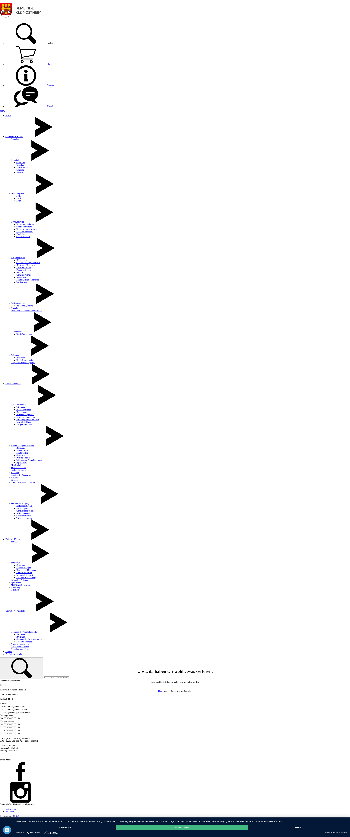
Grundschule (21, 455)
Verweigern (65, 827)
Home (8, 115)
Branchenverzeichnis (20, 649)
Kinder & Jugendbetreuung (22, 445)
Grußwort (20, 162)
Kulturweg (15, 587)
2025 (18, 196)
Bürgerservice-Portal (25, 224)
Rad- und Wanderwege (26, 577)
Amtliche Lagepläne (25, 414)
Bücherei (15, 472)
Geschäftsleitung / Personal (28, 262)
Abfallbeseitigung (24, 506)
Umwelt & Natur (23, 422)
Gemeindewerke (23, 275)
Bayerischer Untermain (26, 570)
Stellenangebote (18, 303)
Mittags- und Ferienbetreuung (29, 460)
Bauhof (19, 272)
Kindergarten (22, 453)
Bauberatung (21, 412)
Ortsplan (50, 85)
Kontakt (50, 106)
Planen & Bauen (23, 270)
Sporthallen (16, 582)
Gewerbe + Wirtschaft (14, 611)
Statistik (19, 172)
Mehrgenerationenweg (20, 585)
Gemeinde (15, 160)
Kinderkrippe (22, 450)
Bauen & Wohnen (19, 405)
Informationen (22, 407)
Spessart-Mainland (24, 572)
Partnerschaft (22, 167)
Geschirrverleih (23, 236)
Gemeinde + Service (14, 136)
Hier (160, 691)
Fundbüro (20, 234)
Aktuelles (15, 139)
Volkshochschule (18, 467)
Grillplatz (15, 590)
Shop (49, 64)
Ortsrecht (20, 170)
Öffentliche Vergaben (20, 646)
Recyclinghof (22, 508)
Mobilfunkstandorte (24, 642)
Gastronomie (21, 565)
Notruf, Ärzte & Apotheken (23, 482)
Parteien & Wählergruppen (22, 475)
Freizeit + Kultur (12, 539)
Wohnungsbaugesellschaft (27, 419)
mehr (298, 827)
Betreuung (20, 448)
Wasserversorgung (24, 518)
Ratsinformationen (24, 334)
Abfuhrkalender (23, 513)
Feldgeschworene (24, 424)
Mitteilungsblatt (17, 193)
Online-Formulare (24, 227)
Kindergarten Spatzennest (27, 280)
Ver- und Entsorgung (20, 503)
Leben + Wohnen (13, 383)
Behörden (15, 355)
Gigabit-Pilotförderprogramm (29, 639)
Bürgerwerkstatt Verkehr (27, 229)
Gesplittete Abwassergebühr (23, 362)
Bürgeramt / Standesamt (26, 265)
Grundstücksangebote (25, 417)
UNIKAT (15, 816)
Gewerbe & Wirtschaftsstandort (24, 632)
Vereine (14, 542)
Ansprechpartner (18, 257)
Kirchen (14, 477)
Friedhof (14, 480)
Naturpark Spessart (24, 575)
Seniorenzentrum (18, 470)
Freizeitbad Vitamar (19, 580)
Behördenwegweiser (25, 360)
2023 (18, 201)
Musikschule (21, 282)
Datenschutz (10, 809)
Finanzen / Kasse (23, 267)
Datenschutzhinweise (340, 832)
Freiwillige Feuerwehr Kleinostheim (26, 310)
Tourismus (15, 563)
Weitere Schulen (23, 458)
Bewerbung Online (24, 306)
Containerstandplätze (25, 511)
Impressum (10, 811)
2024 (18, 198)
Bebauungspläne (23, 409)
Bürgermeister (22, 260)
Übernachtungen (23, 567)
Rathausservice (17, 222)
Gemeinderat (16, 332)
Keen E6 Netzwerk (24, 231)
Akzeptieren (182, 827)
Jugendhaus (21, 277)
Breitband (20, 637)
